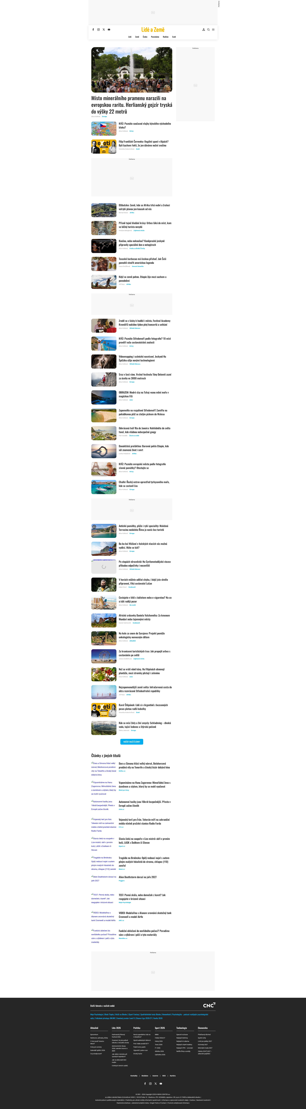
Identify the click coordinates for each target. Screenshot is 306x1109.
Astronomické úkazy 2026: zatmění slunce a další (119, 1048)
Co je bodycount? (96, 1054)
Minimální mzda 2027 (205, 1048)
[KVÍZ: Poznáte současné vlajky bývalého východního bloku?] (103, 129)
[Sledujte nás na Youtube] (109, 29)
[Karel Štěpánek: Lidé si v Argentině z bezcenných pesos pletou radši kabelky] (103, 710)
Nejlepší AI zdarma (182, 1041)
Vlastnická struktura (123, 1103)
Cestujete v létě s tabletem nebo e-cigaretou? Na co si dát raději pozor (145, 599)
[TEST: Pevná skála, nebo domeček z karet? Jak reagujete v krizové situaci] (103, 900)
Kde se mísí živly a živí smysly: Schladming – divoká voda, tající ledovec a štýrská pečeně (145, 725)
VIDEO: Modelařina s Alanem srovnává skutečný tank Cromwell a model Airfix (145, 915)
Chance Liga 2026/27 (144, 1018)
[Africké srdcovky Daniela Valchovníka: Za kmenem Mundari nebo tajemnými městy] (103, 620)
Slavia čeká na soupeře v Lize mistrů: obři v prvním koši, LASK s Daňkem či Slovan (144, 840)
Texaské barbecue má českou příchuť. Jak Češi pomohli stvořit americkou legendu (142, 261)
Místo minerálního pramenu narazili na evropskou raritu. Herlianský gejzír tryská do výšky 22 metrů (131, 105)
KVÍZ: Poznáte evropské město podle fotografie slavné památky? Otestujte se (142, 466)
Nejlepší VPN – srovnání (184, 1048)
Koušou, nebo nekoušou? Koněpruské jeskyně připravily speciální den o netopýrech (142, 243)
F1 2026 (157, 1048)
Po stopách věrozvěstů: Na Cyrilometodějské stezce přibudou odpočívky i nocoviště (145, 563)
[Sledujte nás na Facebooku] (93, 29)
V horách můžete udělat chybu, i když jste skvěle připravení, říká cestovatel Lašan (143, 581)
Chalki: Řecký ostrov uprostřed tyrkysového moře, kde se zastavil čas (144, 484)
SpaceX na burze (182, 1034)
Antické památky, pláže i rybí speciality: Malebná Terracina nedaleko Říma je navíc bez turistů (143, 528)
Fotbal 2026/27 (160, 1038)
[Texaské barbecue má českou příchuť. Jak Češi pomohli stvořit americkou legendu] (103, 264)
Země (137, 37)
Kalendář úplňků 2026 (97, 1050)
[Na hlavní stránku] (153, 29)
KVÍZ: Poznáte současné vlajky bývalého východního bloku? (145, 125)
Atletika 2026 (159, 1051)
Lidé (129, 37)
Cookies (192, 1100)
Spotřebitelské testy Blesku (151, 1014)
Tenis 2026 (158, 1044)
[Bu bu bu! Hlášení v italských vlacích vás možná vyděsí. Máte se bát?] (103, 549)
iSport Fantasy (133, 1014)
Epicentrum (94, 1034)
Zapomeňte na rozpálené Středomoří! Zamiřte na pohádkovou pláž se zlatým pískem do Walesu (143, 412)
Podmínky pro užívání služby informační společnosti (143, 1100)
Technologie (181, 1027)
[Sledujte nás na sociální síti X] (104, 29)
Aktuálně (94, 1027)
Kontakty (134, 1076)
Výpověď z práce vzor (140, 1050)
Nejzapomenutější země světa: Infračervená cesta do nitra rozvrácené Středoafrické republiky (145, 689)
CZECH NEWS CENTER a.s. (161, 1094)
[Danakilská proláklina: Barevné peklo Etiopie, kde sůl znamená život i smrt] (103, 451)
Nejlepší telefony (182, 1038)
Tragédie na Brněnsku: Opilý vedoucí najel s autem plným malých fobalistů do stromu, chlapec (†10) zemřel (144, 861)
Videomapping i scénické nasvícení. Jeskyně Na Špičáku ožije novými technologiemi (142, 358)
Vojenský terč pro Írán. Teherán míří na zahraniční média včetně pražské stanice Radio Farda (144, 821)
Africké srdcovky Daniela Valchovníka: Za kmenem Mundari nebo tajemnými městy (144, 617)
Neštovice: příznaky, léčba (99, 1038)
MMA (156, 1034)
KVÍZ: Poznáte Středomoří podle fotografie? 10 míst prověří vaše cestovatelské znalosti (145, 340)
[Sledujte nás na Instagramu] (98, 29)
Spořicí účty (202, 1038)
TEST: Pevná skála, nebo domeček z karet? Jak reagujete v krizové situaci (142, 897)
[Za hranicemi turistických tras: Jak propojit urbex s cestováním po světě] (103, 656)
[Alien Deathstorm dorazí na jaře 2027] (103, 882)
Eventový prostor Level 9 (125, 1018)
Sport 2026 (160, 1027)
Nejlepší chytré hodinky (184, 1044)
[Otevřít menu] (213, 29)
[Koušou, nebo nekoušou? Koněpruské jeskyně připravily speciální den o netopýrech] (103, 246)
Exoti (174, 37)
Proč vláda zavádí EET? (141, 1044)
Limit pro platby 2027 (205, 1041)
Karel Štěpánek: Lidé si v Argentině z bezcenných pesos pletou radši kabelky (143, 707)
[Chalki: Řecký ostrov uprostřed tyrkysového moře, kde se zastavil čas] (103, 487)
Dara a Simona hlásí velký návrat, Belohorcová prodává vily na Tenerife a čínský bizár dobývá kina (144, 765)
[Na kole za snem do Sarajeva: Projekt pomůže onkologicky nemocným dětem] (103, 638)
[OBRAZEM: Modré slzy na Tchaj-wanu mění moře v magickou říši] (103, 397)
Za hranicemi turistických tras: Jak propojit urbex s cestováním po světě (144, 653)
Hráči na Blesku (121, 1014)
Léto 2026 (116, 1027)
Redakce (145, 1076)
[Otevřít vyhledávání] (208, 29)
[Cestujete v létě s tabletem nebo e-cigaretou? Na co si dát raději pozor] (103, 603)
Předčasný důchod (204, 1034)
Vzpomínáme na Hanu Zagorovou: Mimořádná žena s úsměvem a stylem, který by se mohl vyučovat (144, 784)
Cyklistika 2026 (160, 1055)
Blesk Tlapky (109, 1014)
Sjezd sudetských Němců (142, 1040)
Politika (136, 1027)
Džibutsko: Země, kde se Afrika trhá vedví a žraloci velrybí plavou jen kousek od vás (144, 207)
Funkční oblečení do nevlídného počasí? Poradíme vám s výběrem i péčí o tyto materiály (144, 932)
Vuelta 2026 (157, 1018)
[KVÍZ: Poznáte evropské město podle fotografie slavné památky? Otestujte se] (103, 469)
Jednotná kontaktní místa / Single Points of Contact (148, 1103)
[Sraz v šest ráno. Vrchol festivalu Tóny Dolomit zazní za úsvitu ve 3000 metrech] (103, 379)
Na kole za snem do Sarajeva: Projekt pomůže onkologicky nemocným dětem (142, 635)
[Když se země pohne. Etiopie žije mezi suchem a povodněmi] (103, 282)
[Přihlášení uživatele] (203, 29)
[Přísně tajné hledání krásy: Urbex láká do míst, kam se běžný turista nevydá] (103, 228)
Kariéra (173, 1076)
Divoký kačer (137, 1054)
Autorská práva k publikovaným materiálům (109, 1100)
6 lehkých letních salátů (120, 1066)
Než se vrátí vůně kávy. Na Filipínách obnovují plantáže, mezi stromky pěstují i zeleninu (142, 671)
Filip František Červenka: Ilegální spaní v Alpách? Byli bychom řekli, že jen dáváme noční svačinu (144, 143)
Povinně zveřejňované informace (178, 1103)
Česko (145, 37)
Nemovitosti (166, 1014)
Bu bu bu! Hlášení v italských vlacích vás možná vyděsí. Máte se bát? (143, 545)
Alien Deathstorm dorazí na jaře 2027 (138, 877)
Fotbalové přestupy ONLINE (105, 1018)
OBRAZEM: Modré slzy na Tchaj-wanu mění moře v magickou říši (144, 394)
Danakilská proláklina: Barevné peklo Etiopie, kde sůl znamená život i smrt (144, 448)
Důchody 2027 (203, 1044)
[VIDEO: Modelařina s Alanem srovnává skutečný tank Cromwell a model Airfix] (103, 918)
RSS (164, 1076)
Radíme (165, 37)
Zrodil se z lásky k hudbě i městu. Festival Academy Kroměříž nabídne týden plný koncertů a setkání (144, 322)
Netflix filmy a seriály (183, 1051)
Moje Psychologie (96, 1014)
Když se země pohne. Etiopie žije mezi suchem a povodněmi (142, 278)
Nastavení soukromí (203, 1100)
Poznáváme (155, 37)
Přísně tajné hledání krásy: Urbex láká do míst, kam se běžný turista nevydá (145, 225)
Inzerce (155, 1076)
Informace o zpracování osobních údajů (175, 1100)
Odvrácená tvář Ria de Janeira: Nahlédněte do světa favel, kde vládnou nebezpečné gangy (144, 430)
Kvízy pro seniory (96, 1047)
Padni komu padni (139, 1047)
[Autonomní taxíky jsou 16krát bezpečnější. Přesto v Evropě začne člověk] (103, 807)
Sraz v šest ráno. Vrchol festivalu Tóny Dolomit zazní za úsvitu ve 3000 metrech (145, 376)
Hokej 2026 (159, 1041)
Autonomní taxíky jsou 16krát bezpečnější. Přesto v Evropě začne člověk (145, 803)
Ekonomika (203, 1027)
